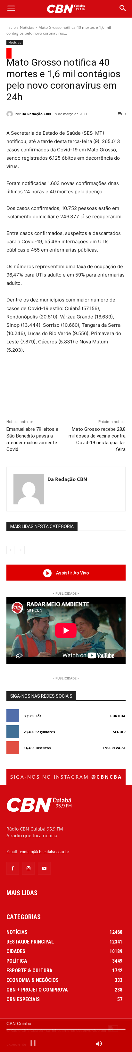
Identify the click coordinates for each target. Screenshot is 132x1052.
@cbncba (106, 777)
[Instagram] (28, 868)
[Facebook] (33, 393)
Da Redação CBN (36, 113)
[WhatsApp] (77, 393)
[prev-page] (10, 550)
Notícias (27, 27)
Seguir (119, 731)
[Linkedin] (92, 393)
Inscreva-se (114, 747)
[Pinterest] (62, 393)
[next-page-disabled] (21, 550)
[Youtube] (44, 868)
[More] (107, 393)
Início (11, 27)
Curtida (118, 715)
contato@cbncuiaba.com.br (44, 851)
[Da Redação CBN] (10, 114)
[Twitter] (47, 393)
